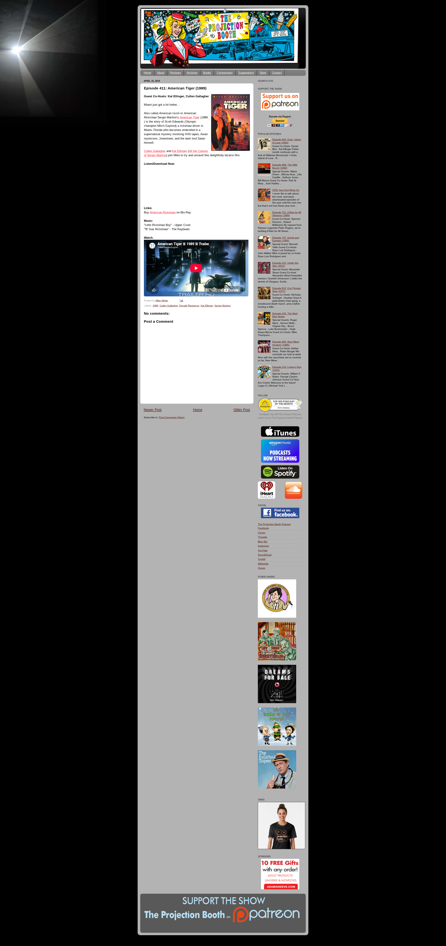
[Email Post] (181, 300)
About (160, 72)
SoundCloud (264, 554)
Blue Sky (262, 541)
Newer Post (153, 410)
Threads (262, 537)
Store (263, 72)
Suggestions (246, 72)
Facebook (263, 528)
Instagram (263, 545)
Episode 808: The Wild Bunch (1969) (284, 166)
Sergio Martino (222, 305)
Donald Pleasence (189, 305)
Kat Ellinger (179, 151)
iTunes (261, 532)
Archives (192, 72)
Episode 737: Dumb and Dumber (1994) (285, 239)
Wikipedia (263, 563)
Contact (277, 72)
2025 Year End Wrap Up (285, 190)
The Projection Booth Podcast (274, 524)
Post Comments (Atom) (172, 417)
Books (207, 72)
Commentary (225, 72)
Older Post (241, 410)
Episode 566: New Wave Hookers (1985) (285, 343)
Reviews (175, 72)
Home (147, 72)
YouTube (263, 550)
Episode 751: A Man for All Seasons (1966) (286, 214)
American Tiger (189, 117)
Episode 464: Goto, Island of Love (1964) (286, 141)
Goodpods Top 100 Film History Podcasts (280, 414)
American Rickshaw (163, 212)
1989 (155, 305)
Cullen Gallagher (155, 151)
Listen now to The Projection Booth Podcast (280, 418)
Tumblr (262, 559)
